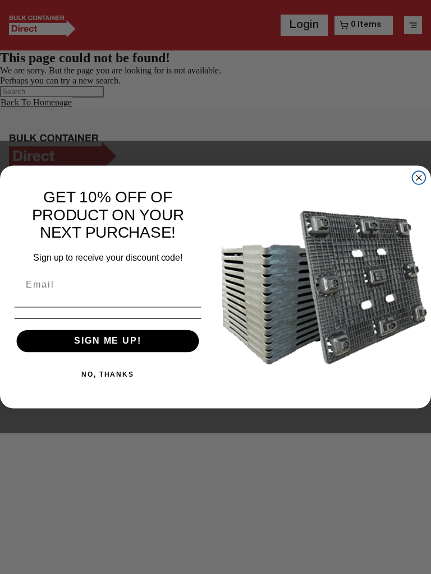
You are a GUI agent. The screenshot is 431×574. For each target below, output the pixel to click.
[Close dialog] (419, 177)
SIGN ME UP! (107, 340)
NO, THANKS (107, 374)
